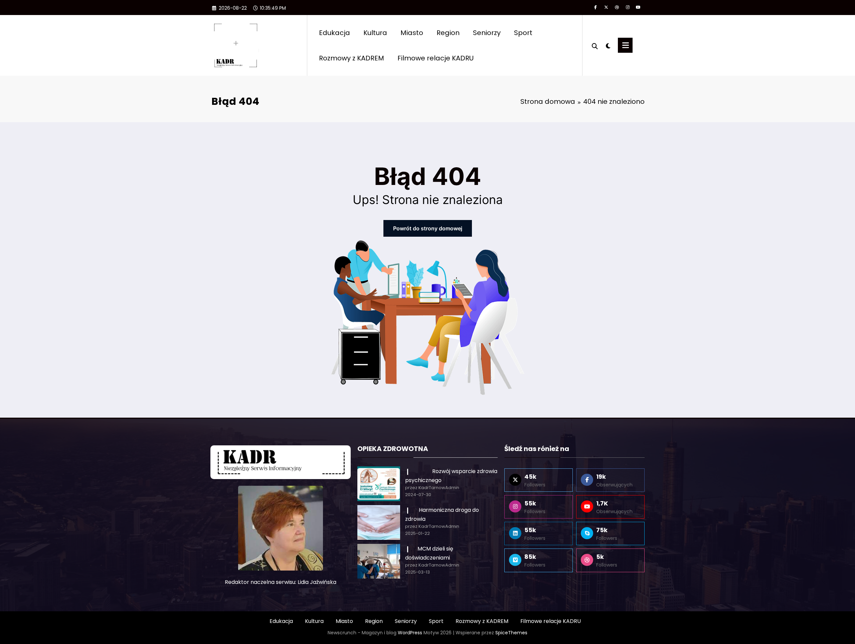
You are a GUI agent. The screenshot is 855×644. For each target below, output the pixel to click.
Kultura (375, 32)
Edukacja (334, 32)
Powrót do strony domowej (427, 228)
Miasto (411, 32)
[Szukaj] (595, 45)
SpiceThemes (511, 632)
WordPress (410, 632)
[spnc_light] (608, 45)
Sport (523, 32)
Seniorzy (487, 32)
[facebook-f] (595, 7)
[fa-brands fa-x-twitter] (606, 7)
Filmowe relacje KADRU (435, 58)
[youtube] (638, 7)
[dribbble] (617, 7)
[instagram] (628, 7)
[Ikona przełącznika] (625, 45)
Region (448, 32)
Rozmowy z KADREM (351, 58)
